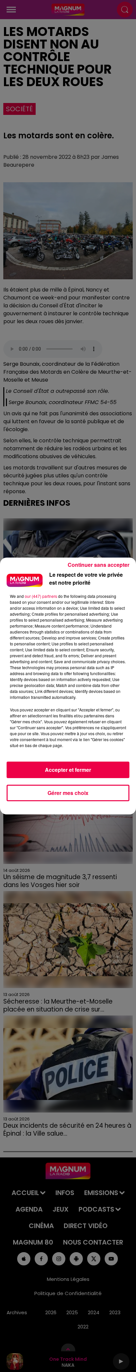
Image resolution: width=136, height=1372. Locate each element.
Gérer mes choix (68, 793)
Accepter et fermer (68, 769)
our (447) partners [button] (41, 596)
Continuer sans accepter (98, 564)
